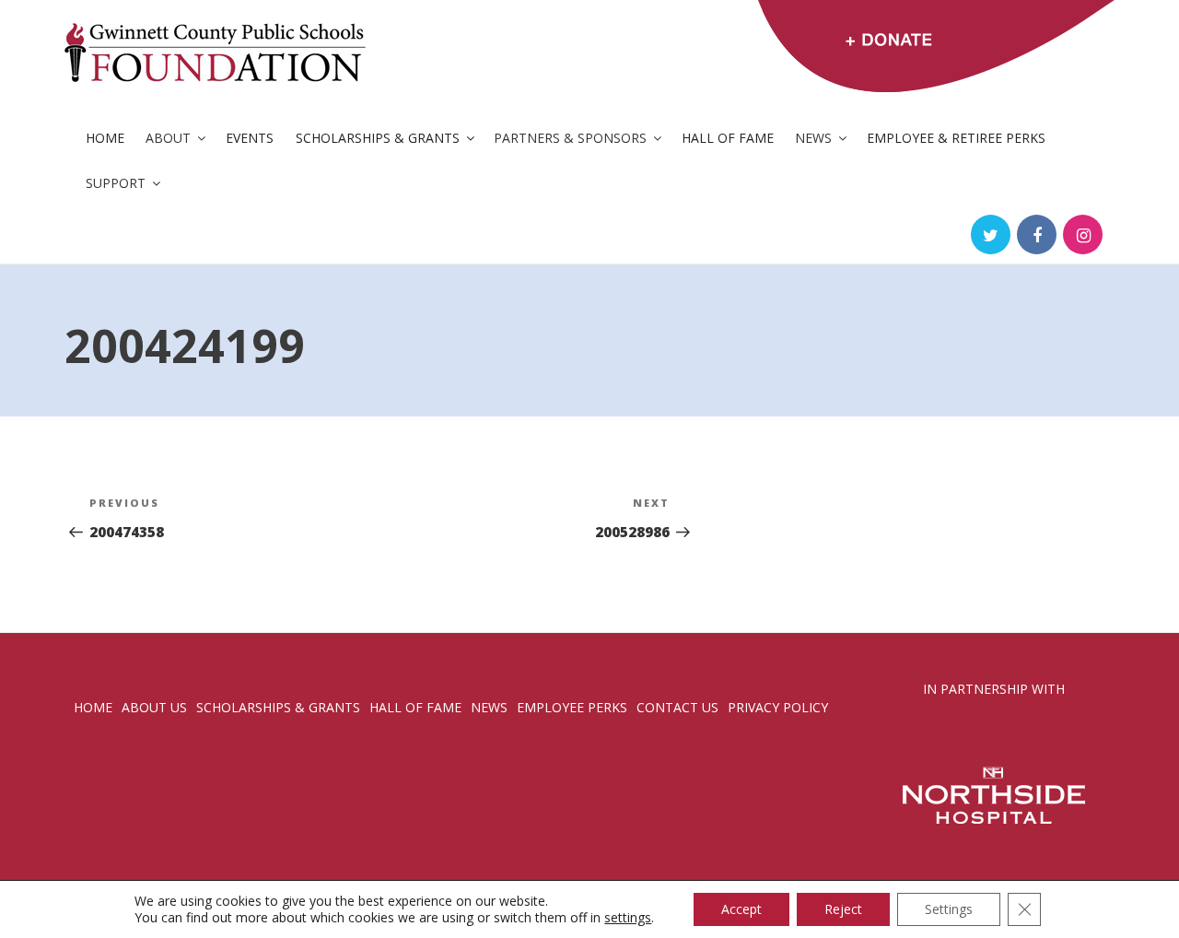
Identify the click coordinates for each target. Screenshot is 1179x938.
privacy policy (778, 707)
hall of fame (415, 707)
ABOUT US (154, 707)
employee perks (572, 707)
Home (105, 138)
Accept (741, 909)
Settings (949, 909)
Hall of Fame (728, 138)
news (489, 707)
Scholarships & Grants (378, 138)
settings (627, 917)
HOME (93, 707)
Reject (843, 909)
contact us (677, 707)
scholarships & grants (278, 707)
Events (250, 138)
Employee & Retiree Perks (956, 138)
